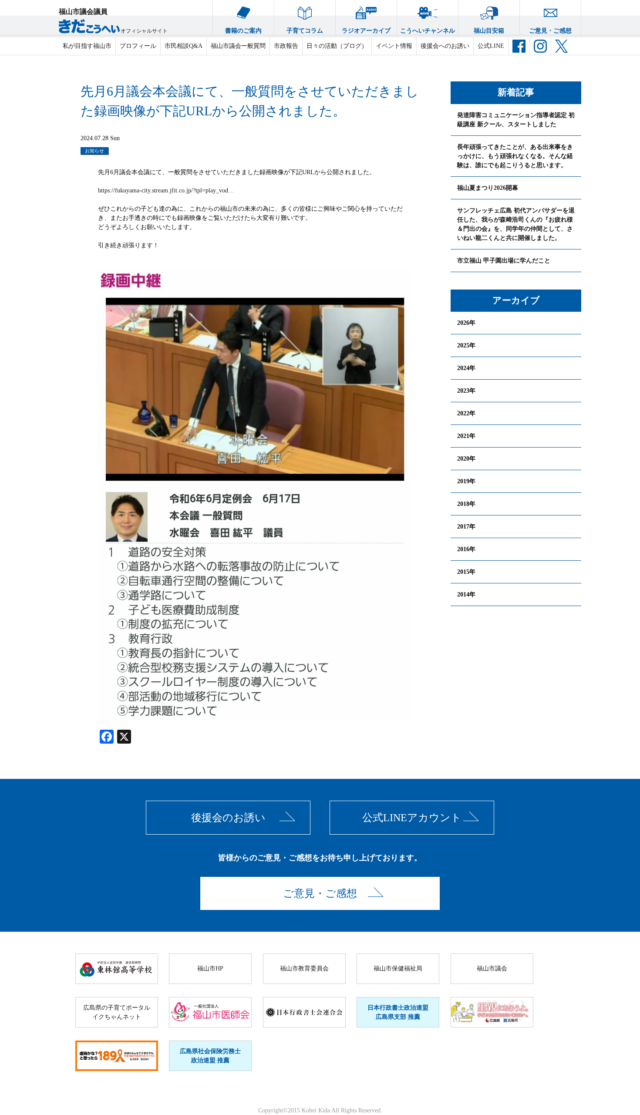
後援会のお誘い (228, 817)
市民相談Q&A (183, 46)
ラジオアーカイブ (366, 30)
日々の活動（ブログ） (337, 46)
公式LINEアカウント (411, 817)
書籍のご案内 (243, 30)
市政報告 (286, 46)
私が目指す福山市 (87, 46)
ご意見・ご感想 (550, 30)
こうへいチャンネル (427, 30)
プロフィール (138, 46)
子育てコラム (304, 30)
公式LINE (491, 46)
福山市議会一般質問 (238, 46)
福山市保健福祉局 (398, 968)
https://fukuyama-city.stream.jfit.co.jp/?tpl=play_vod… (166, 190)
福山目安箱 (489, 30)
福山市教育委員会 (304, 968)
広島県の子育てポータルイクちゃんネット (116, 1012)
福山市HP (210, 968)
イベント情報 (394, 46)
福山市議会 (492, 968)
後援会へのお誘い (445, 46)
